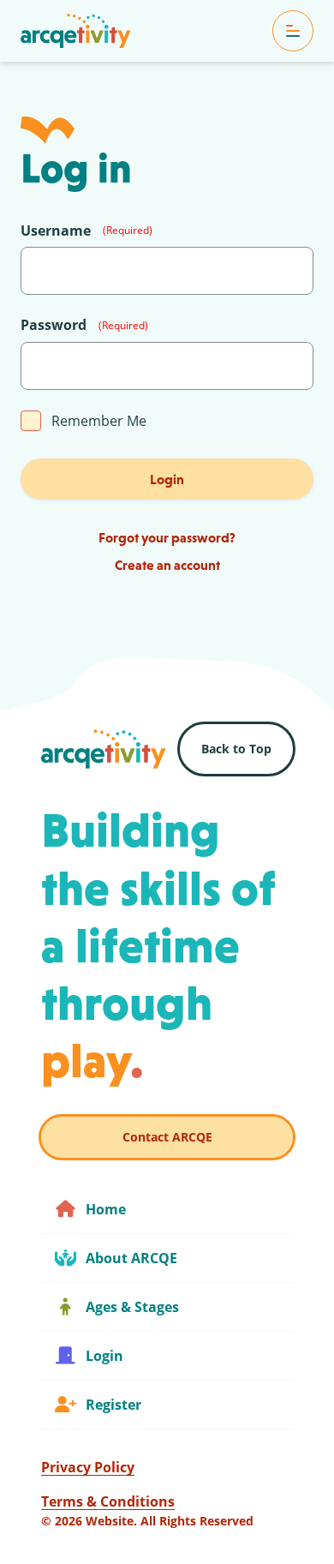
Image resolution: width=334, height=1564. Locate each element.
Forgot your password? (167, 537)
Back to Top (236, 748)
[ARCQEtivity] (76, 31)
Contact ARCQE (167, 1137)
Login (167, 479)
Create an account (167, 564)
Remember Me (98, 420)
